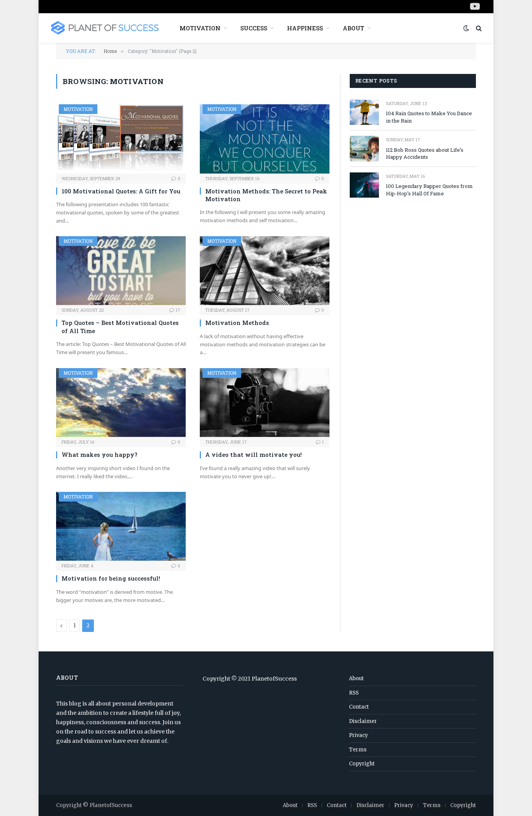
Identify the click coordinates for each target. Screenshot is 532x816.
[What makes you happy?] (121, 402)
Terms (357, 749)
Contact (359, 707)
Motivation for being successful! (111, 578)
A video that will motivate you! (253, 454)
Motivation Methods (237, 322)
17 (178, 310)
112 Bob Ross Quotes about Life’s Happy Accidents (424, 153)
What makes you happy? (99, 454)
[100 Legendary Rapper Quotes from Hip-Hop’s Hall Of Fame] (364, 185)
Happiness (305, 28)
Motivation (200, 28)
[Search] (478, 28)
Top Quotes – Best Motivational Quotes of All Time (120, 326)
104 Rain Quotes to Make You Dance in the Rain (429, 117)
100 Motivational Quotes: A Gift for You (121, 191)
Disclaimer (363, 721)
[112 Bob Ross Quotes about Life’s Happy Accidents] (364, 148)
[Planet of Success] (104, 28)
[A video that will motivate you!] (264, 402)
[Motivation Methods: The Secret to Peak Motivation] (264, 138)
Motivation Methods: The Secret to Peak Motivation (266, 195)
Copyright (362, 763)
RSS (354, 693)
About (353, 28)
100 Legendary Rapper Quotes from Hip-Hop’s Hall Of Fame (429, 190)
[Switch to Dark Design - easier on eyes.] (466, 28)
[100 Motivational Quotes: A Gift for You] (121, 138)
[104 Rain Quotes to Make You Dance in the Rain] (364, 112)
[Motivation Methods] (264, 270)
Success (253, 28)
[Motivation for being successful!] (121, 526)
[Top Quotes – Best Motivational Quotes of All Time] (121, 270)
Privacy (358, 735)
